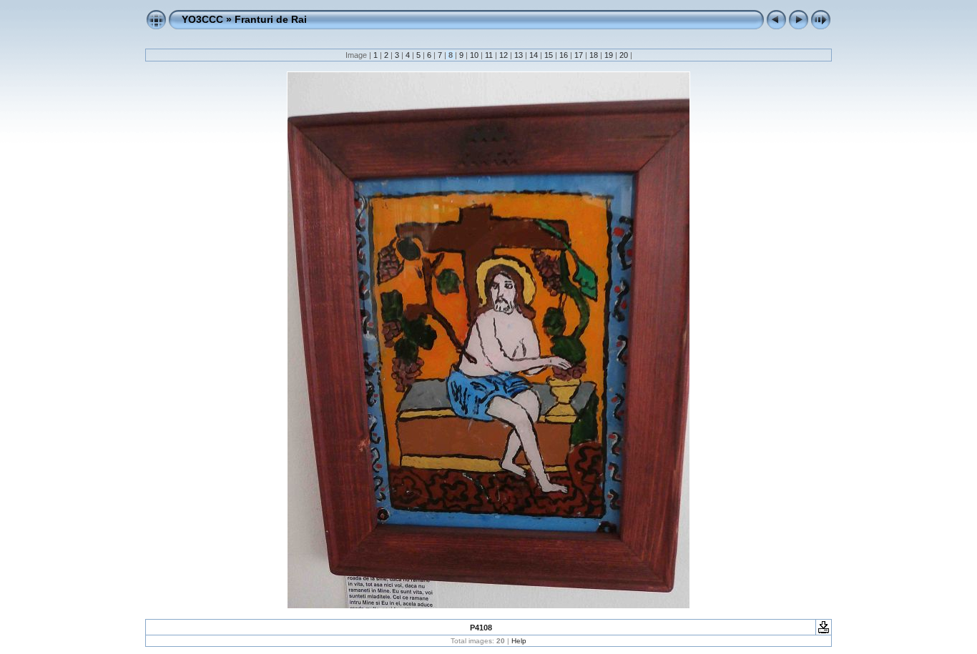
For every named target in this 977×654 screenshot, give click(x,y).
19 (608, 55)
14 (533, 55)
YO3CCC (202, 19)
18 (593, 55)
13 (518, 55)
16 (563, 55)
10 (474, 55)
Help (518, 641)
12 (503, 55)
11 (489, 55)
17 (578, 55)
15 (548, 55)
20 (623, 55)
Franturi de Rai (271, 19)
